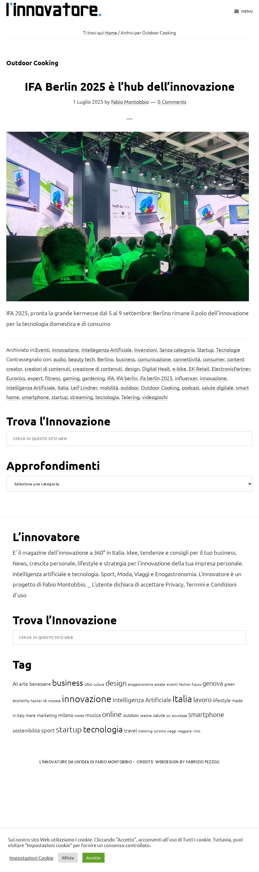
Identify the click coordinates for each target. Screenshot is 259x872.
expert (35, 377)
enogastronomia (140, 684)
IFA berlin (127, 377)
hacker (36, 700)
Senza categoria (177, 349)
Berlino (105, 358)
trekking (145, 730)
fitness (52, 377)
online (112, 714)
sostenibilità (26, 730)
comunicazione (154, 358)
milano (65, 714)
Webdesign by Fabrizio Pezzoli (187, 762)
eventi (172, 684)
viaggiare (185, 730)
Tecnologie (228, 349)
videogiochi (155, 396)
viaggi (171, 730)
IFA (110, 377)
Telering (130, 396)
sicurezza (179, 715)
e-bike (179, 368)
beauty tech (81, 358)
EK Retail (199, 368)
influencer (186, 377)
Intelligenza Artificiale (30, 387)
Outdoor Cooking (160, 387)
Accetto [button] (93, 857)
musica (93, 714)
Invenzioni (145, 349)
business (125, 358)
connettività (186, 358)
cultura (98, 684)
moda (79, 715)
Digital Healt (156, 368)
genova (212, 683)
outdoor (129, 387)
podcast (190, 387)
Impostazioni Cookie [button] (31, 858)
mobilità (109, 387)
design (132, 368)
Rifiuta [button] (68, 857)
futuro (196, 684)
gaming (71, 377)
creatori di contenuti (47, 368)
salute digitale (217, 387)
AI (15, 683)
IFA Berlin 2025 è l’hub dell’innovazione (130, 86)
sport (48, 730)
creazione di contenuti (97, 368)
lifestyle (222, 699)
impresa (54, 700)
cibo (88, 684)
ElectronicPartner (231, 368)
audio (59, 358)
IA (45, 700)
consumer (214, 358)
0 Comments (172, 101)
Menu (247, 11)
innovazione (213, 377)
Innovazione (65, 349)
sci (168, 715)
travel (130, 730)
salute (159, 715)
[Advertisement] (57, 821)
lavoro (202, 699)
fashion (184, 684)
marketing (47, 715)
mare (31, 715)
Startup (205, 349)
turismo (160, 730)
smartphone (35, 396)
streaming (81, 396)
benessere (40, 683)
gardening (93, 377)
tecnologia (107, 396)
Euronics (15, 377)
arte (23, 683)
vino (196, 730)
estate (160, 684)
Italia (62, 387)
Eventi (42, 349)
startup (59, 396)
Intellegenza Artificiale (106, 349)
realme (146, 715)
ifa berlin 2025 (156, 377)
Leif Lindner (84, 387)
